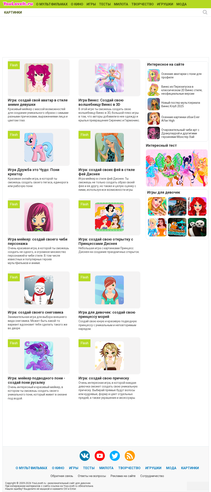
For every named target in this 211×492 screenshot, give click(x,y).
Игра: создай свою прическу (104, 378)
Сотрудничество (152, 476)
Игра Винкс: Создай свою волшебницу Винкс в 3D (101, 102)
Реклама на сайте (123, 476)
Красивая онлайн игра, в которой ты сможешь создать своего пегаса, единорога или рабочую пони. (38, 182)
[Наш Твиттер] (115, 456)
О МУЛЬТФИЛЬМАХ (52, 4)
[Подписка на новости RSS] (130, 456)
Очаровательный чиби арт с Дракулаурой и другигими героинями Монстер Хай (180, 133)
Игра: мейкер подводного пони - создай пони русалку (36, 380)
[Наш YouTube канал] (100, 456)
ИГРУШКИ (165, 4)
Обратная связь (61, 476)
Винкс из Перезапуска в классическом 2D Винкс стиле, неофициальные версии (181, 90)
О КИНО (77, 4)
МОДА (181, 4)
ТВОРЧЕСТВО (142, 4)
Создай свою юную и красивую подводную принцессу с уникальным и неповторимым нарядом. (108, 325)
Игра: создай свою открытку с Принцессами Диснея (106, 241)
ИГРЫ (91, 4)
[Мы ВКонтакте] (85, 456)
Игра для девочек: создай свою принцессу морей (107, 314)
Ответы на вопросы (92, 476)
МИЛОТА (121, 4)
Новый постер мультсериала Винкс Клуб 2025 (180, 104)
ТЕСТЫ (105, 4)
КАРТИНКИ (13, 12)
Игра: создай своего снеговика (35, 312)
